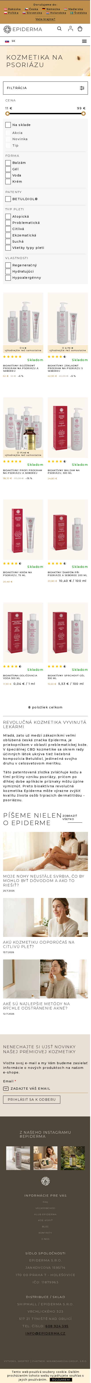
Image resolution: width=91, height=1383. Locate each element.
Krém (17, 182)
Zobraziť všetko (70, 817)
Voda (16, 175)
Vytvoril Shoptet (16, 1361)
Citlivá (18, 229)
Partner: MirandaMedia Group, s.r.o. (59, 1361)
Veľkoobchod (45, 1208)
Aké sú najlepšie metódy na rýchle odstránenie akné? (36, 1006)
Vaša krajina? (45, 19)
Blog (45, 1226)
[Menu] (84, 41)
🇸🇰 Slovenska (32, 12)
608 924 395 (57, 1326)
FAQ (45, 1202)
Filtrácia (17, 88)
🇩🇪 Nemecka (51, 9)
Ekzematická (24, 235)
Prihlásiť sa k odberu (32, 1100)
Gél (15, 169)
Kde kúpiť (45, 1220)
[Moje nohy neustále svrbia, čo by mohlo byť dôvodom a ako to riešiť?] (45, 851)
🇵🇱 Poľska (11, 12)
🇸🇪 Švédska (78, 12)
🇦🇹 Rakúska (12, 9)
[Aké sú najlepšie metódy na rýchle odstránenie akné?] (45, 979)
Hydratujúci (23, 271)
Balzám (19, 163)
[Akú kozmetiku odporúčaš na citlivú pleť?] (45, 917)
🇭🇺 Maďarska (73, 9)
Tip (15, 145)
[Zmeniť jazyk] (10, 41)
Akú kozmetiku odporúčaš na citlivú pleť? (39, 944)
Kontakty (45, 1232)
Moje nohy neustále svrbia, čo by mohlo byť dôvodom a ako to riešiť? (43, 880)
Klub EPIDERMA (45, 1214)
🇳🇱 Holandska (56, 12)
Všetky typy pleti (28, 248)
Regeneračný (24, 265)
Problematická (26, 223)
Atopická (20, 217)
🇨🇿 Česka (31, 9)
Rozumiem (61, 1379)
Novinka (20, 139)
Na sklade (21, 125)
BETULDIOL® (25, 199)
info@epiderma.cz (45, 1333)
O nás (45, 1239)
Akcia (17, 133)
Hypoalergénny (26, 278)
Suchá (18, 242)
